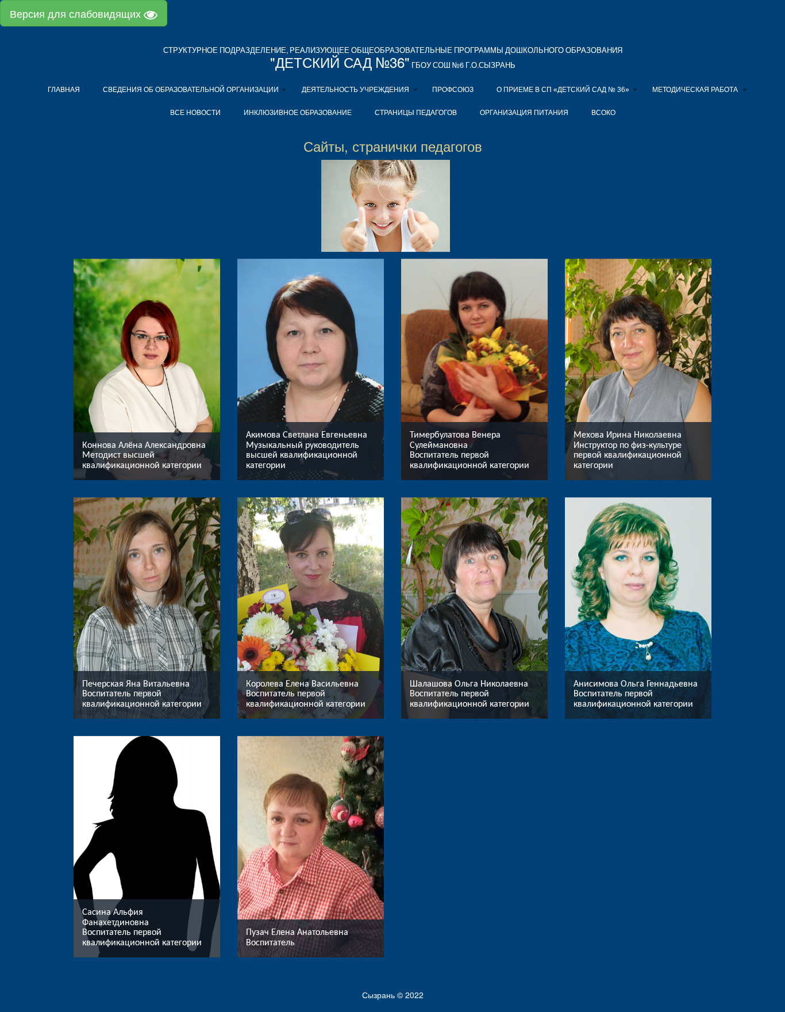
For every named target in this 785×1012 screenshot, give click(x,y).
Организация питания (524, 113)
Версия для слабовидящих (77, 13)
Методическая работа (695, 90)
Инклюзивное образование (298, 113)
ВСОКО (603, 113)
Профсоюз (453, 90)
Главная (64, 90)
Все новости (195, 113)
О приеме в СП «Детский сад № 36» (563, 90)
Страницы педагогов (416, 113)
